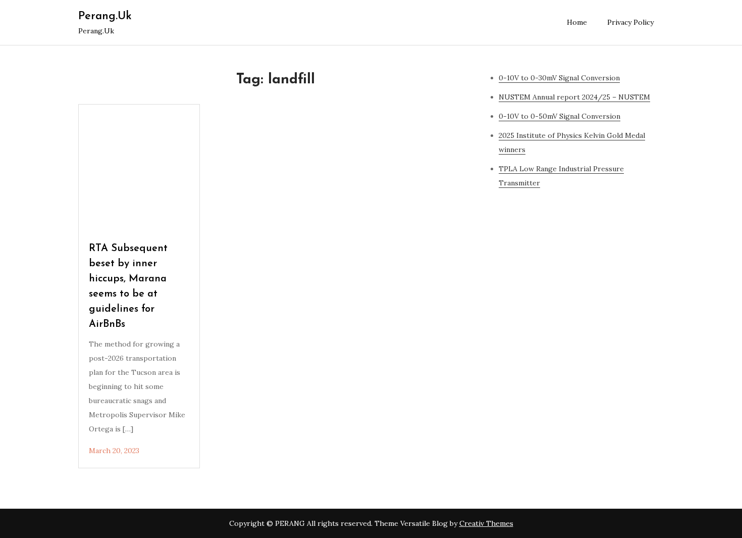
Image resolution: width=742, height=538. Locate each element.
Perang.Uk (105, 16)
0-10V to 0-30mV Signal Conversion (559, 77)
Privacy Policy (630, 22)
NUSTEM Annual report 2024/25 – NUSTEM (574, 97)
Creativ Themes (486, 523)
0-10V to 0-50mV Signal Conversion (559, 116)
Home (577, 22)
